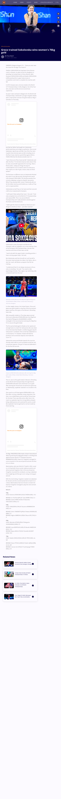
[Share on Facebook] (58, 17)
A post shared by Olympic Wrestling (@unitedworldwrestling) (21, 144)
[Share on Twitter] (58, 21)
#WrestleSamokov (5, 46)
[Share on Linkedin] (58, 25)
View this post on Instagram (14, 124)
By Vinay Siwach (9, 56)
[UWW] (4, 2)
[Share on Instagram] (58, 13)
